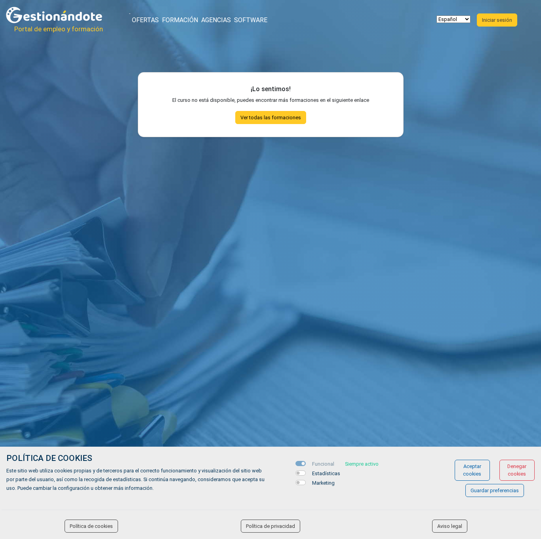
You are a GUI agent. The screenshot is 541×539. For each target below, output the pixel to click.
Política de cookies (91, 526)
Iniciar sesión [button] (497, 20)
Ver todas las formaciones (270, 117)
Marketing (323, 483)
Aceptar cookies (472, 470)
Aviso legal (449, 526)
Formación (180, 20)
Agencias (216, 20)
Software (250, 20)
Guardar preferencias (495, 490)
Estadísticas (326, 473)
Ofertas (145, 20)
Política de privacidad (270, 526)
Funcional (323, 464)
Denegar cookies (516, 470)
